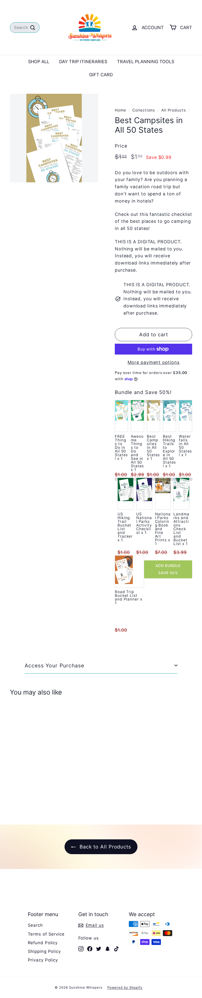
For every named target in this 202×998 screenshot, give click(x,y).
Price (121, 146)
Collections (143, 110)
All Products (173, 110)
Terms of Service (46, 934)
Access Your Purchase (54, 665)
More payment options (154, 362)
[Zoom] (54, 138)
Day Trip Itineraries (83, 61)
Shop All (38, 61)
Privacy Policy (43, 960)
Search (35, 925)
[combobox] (25, 27)
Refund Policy (43, 942)
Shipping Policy (44, 951)
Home (120, 110)
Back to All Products (104, 847)
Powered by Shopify (124, 987)
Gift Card (101, 74)
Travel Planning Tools (145, 61)
